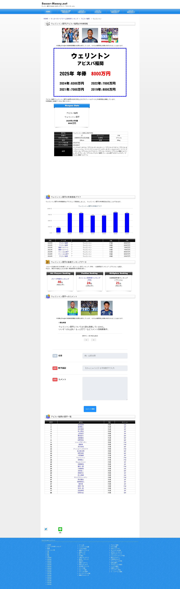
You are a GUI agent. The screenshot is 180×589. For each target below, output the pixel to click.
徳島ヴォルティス (84, 575)
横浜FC (81, 561)
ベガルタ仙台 (83, 548)
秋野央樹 (81, 453)
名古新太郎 (80, 451)
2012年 (49, 582)
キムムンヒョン (81, 462)
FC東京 (81, 555)
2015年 (49, 577)
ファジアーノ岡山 (116, 570)
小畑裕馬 (81, 468)
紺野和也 (81, 440)
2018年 (49, 572)
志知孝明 (81, 490)
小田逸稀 (81, 455)
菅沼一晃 (81, 488)
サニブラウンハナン (80, 477)
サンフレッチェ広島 (84, 573)
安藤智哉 (81, 464)
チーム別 (81, 545)
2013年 (49, 580)
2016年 (49, 575)
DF (125, 427)
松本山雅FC (114, 563)
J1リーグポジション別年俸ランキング (98, 12)
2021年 (49, 566)
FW (125, 442)
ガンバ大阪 (82, 568)
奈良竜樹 (81, 429)
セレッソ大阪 (83, 570)
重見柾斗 (81, 435)
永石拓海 (81, 425)
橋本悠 (81, 484)
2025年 (49, 559)
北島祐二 (81, 471)
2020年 (49, 568)
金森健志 (81, 438)
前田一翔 (81, 486)
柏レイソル (82, 554)
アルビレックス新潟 (116, 564)
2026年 (49, 557)
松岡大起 (81, 492)
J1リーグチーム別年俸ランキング (114, 12)
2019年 (49, 570)
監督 (48, 548)
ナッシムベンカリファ (80, 449)
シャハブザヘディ (81, 442)
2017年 (49, 573)
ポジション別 (51, 550)
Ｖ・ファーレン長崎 (116, 571)
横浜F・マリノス (84, 559)
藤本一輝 (81, 466)
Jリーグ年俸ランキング (60, 279)
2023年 (49, 563)
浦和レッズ (82, 552)
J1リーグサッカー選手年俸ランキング (81, 12)
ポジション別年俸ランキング (89, 278)
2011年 (49, 584)
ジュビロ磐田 (114, 566)
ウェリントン (80, 457)
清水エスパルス (83, 564)
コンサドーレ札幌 (84, 547)
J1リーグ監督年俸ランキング (131, 12)
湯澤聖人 (81, 427)
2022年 (49, 565)
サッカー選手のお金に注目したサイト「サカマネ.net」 (49, 12)
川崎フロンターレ (84, 557)
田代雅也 (81, 479)
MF (125, 436)
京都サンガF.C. (115, 568)
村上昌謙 (81, 475)
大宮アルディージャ (116, 554)
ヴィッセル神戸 (63, 252)
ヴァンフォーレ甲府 (116, 561)
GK (125, 425)
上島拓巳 (81, 433)
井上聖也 (81, 431)
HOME (46, 19)
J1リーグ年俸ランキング (54, 546)
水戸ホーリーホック (116, 552)
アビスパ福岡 (85, 19)
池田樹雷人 (80, 482)
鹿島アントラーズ (84, 550)
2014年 (49, 579)
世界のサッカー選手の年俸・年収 (65, 12)
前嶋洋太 (81, 473)
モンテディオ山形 (116, 550)
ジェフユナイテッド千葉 (118, 555)
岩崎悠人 (81, 460)
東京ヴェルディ (115, 557)
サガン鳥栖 (114, 547)
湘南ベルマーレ (63, 247)
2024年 (49, 561)
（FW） (89, 280)
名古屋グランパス (84, 566)
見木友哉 (81, 446)
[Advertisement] (111, 117)
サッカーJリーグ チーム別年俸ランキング (64, 19)
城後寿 (81, 444)
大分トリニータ (115, 548)
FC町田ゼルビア (115, 559)
